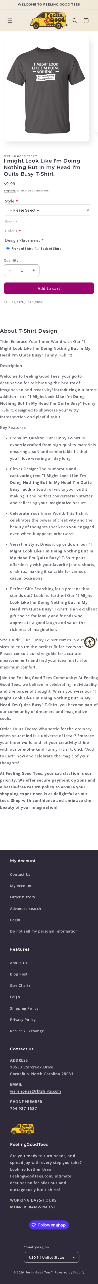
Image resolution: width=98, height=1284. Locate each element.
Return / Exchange (27, 1031)
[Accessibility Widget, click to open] (89, 642)
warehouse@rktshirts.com (35, 1091)
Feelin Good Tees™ (40, 1272)
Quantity (11, 260)
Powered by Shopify (69, 1272)
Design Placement (22, 240)
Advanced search (25, 908)
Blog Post (19, 974)
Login (15, 919)
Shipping (10, 190)
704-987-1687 (23, 1108)
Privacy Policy (23, 1019)
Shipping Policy (24, 1008)
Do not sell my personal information (44, 931)
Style (10, 200)
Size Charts (20, 985)
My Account (21, 885)
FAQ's (15, 996)
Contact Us (20, 874)
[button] (10, 20)
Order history (22, 897)
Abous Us (18, 962)
